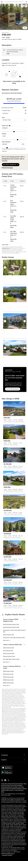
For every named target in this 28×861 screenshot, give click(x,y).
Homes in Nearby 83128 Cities (12, 644)
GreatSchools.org (5, 248)
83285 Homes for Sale (8, 682)
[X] (9, 780)
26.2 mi (22, 216)
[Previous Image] (5, 267)
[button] (2, 2)
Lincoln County (15, 63)
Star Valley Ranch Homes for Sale (11, 659)
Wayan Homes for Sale (8, 653)
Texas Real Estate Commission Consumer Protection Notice (13, 841)
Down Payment (6, 141)
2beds (3, 37)
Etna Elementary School (13, 202)
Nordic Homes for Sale (8, 634)
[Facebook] (5, 780)
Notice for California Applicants (13, 788)
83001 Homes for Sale (8, 671)
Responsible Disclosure (6, 787)
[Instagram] (2, 780)
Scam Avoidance (18, 785)
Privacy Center (10, 785)
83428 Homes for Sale (8, 679)
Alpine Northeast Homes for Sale (11, 624)
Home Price (5, 125)
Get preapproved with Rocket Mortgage (12, 93)
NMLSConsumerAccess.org (7, 853)
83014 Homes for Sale (8, 677)
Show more (6, 640)
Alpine (21, 63)
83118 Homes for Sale (8, 674)
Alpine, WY (15, 39)
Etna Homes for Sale (8, 650)
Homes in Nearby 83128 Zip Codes (12, 667)
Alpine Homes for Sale (8, 647)
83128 (20, 39)
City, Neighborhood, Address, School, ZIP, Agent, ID (14, 1)
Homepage (4, 63)
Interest (4, 133)
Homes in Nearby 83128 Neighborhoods (10, 620)
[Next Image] (24, 267)
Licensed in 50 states (7, 855)
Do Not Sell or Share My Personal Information (12, 783)
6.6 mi (21, 201)
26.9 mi (22, 232)
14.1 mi (21, 185)
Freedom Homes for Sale (9, 656)
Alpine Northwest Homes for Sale (11, 627)
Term (3, 117)
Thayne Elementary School (13, 186)
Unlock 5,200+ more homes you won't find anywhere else (14, 378)
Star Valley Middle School (13, 217)
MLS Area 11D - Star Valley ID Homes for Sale (14, 637)
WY (9, 63)
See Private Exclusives (12, 389)
